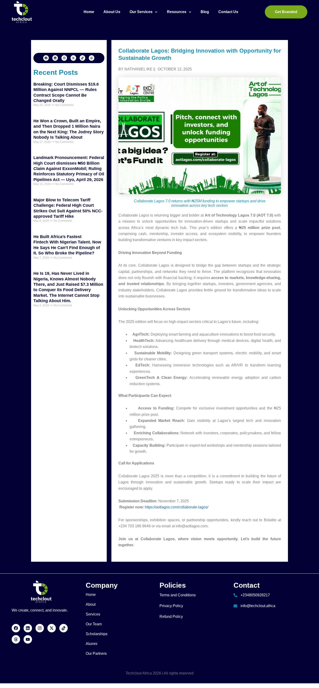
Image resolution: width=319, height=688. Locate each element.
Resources (176, 12)
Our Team (94, 624)
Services (93, 614)
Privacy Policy (171, 606)
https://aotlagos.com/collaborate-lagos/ (176, 507)
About (91, 604)
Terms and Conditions (178, 595)
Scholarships (96, 634)
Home (89, 12)
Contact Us (228, 12)
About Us (111, 12)
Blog (205, 12)
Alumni (91, 644)
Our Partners (96, 653)
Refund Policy (171, 617)
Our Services (141, 12)
